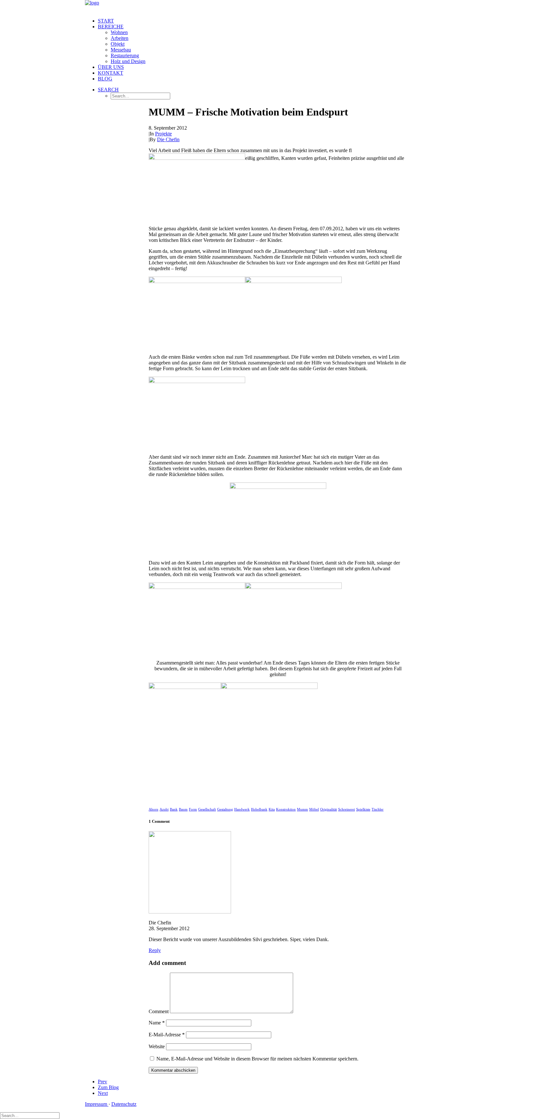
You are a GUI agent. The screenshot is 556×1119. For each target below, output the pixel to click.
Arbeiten (119, 38)
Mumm (302, 809)
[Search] (30, 1115)
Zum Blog (108, 1087)
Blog (105, 78)
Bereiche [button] (111, 26)
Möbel (314, 809)
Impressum (96, 1104)
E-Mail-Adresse (167, 1034)
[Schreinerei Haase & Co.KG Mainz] (278, 6)
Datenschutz (123, 1104)
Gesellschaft (207, 809)
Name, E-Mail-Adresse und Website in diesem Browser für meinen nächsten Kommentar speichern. (257, 1058)
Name (157, 1022)
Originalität (328, 809)
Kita (272, 809)
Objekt (118, 44)
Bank (174, 809)
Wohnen (119, 32)
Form (193, 809)
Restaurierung (125, 55)
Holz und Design (128, 61)
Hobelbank (259, 809)
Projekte (163, 133)
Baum (183, 809)
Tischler (378, 809)
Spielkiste (363, 809)
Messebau (121, 49)
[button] (108, 89)
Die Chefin (168, 139)
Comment (159, 1011)
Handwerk (242, 809)
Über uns (111, 67)
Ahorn (153, 809)
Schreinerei (346, 809)
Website (157, 1046)
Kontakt (110, 73)
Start (106, 20)
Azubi (164, 809)
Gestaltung (225, 809)
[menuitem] (284, 21)
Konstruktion (286, 809)
